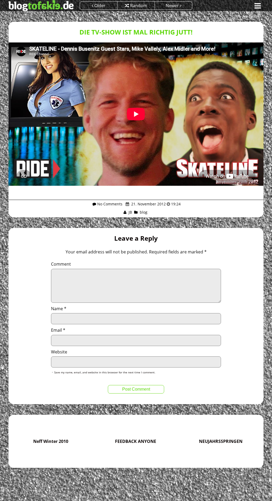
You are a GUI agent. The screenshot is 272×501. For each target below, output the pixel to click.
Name (58, 309)
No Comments (109, 203)
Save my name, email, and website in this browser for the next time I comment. (104, 372)
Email (58, 330)
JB (130, 212)
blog (143, 212)
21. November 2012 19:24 (155, 203)
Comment (61, 264)
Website (59, 352)
